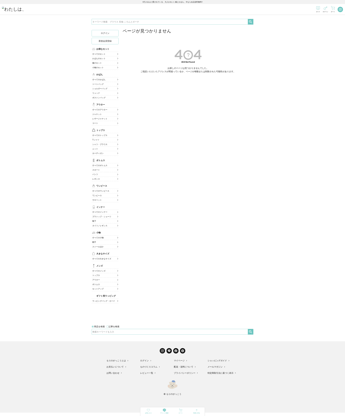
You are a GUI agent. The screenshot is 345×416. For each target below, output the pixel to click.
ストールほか (98, 246)
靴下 (94, 221)
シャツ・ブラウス (99, 144)
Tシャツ (95, 140)
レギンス (96, 179)
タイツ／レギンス (99, 225)
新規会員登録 (105, 41)
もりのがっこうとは (116, 360)
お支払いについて (115, 366)
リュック (96, 93)
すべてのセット (99, 54)
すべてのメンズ (99, 271)
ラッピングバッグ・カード (103, 301)
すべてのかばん (99, 79)
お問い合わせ (112, 373)
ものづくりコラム (148, 366)
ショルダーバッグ (99, 88)
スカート (96, 170)
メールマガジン (215, 366)
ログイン (105, 33)
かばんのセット (99, 58)
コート (95, 123)
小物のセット (98, 67)
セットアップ (98, 289)
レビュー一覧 (146, 373)
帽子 (94, 242)
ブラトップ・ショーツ (101, 216)
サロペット (97, 200)
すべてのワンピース (100, 191)
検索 (250, 21)
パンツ (95, 174)
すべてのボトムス (99, 165)
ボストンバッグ (99, 97)
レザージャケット (99, 118)
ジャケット (97, 114)
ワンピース (97, 195)
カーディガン (98, 153)
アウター (96, 280)
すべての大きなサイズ (101, 258)
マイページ (179, 360)
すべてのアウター (99, 109)
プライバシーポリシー (184, 373)
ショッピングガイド (217, 360)
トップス (96, 275)
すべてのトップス (99, 135)
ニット (95, 149)
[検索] (250, 331)
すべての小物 (98, 237)
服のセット (97, 63)
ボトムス (96, 284)
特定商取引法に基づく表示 (220, 373)
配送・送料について (183, 366)
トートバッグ (98, 84)
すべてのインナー (99, 212)
